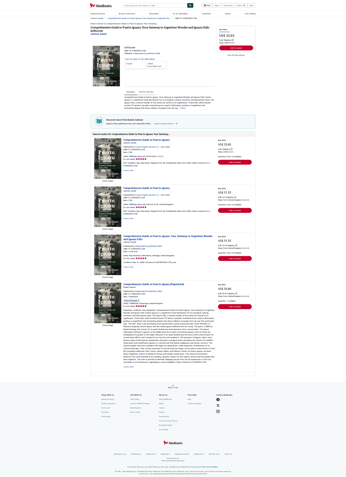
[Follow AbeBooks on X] (218, 405)
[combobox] (155, 5)
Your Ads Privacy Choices (168, 421)
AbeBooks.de (136, 454)
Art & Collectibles (180, 13)
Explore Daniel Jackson (164, 123)
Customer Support (194, 403)
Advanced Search (98, 13)
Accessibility (163, 430)
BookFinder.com (173, 459)
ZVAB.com (228, 454)
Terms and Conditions (210, 467)
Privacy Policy (164, 416)
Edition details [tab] (146, 91)
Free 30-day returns (236, 55)
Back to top (173, 387)
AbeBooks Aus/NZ (182, 454)
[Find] (190, 5)
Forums (162, 412)
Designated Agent (165, 425)
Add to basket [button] (236, 48)
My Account (228, 5)
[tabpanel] (169, 102)
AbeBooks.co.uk (120, 454)
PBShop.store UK (137, 204)
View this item (224, 32)
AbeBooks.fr (151, 454)
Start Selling (250, 13)
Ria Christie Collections (140, 255)
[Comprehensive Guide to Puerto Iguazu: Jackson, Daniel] (107, 178)
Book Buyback (135, 408)
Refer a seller (135, 412)
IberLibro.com (214, 454)
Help (251, 5)
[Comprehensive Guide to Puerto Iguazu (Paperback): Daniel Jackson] (107, 322)
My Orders (105, 412)
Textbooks (206, 13)
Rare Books (154, 13)
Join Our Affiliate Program (140, 403)
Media (161, 403)
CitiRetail (133, 303)
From (154, 64)
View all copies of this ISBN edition (140, 59)
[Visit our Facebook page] (218, 399)
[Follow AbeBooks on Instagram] (218, 412)
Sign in (217, 5)
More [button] (183, 108)
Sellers (228, 13)
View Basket (106, 416)
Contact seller (128, 170)
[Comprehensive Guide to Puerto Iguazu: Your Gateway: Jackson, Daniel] (107, 274)
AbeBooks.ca (199, 454)
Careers (162, 408)
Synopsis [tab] (130, 91)
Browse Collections (127, 13)
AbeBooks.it (165, 454)
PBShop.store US (137, 156)
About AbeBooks (165, 399)
